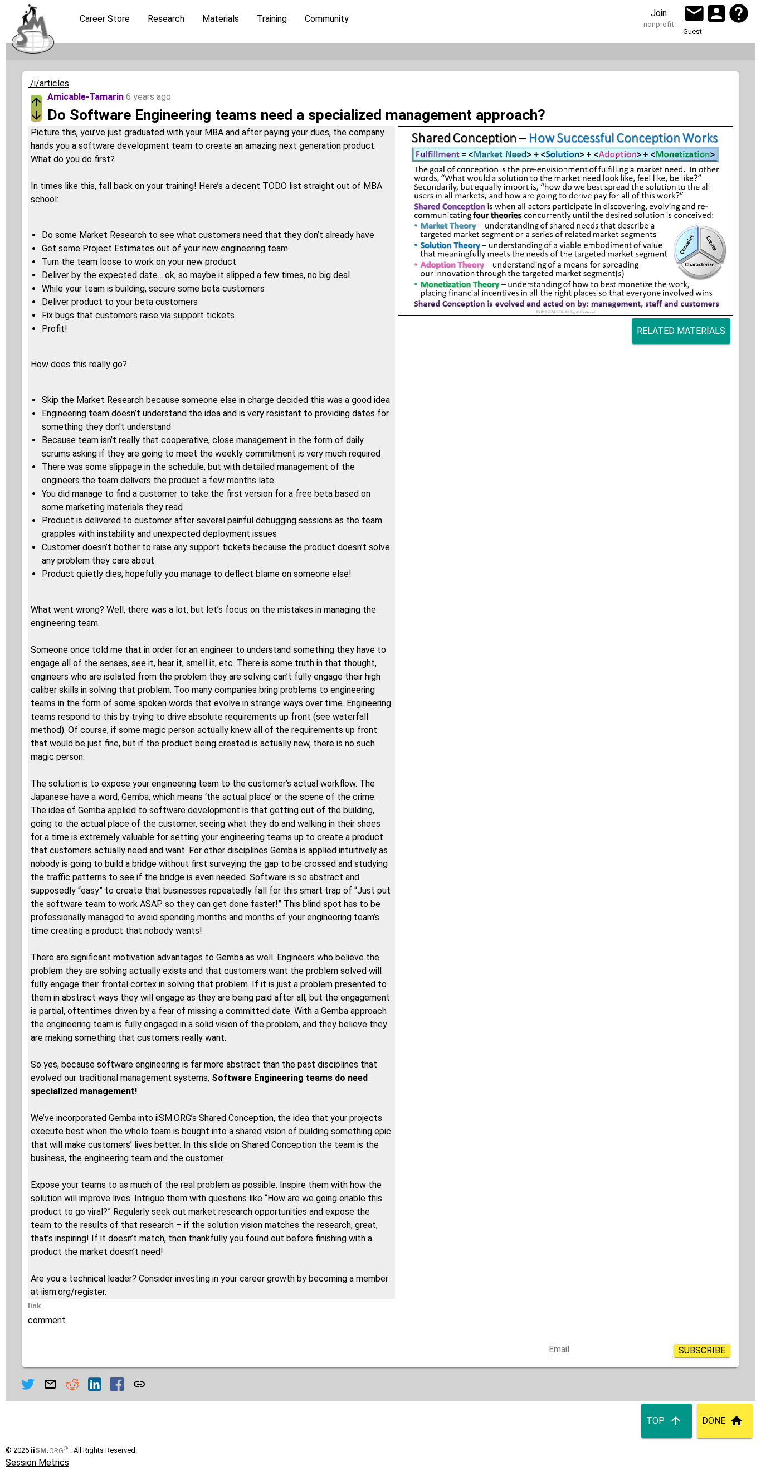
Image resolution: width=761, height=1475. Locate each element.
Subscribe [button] (702, 1350)
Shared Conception (236, 1118)
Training (272, 18)
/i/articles (48, 83)
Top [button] (655, 1420)
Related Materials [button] (681, 331)
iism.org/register (73, 1292)
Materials (220, 18)
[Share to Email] (50, 1384)
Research (166, 18)
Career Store (105, 18)
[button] (694, 13)
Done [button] (713, 1420)
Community (327, 18)
